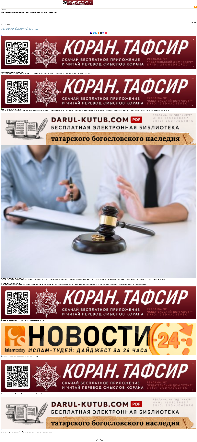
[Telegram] (96, 33)
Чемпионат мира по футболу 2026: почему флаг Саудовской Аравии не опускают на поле (18, 28)
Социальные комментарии (7, 35)
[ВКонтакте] (93, 33)
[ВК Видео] (106, 33)
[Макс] (103, 33)
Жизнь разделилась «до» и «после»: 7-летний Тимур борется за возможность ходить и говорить (19, 29)
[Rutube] (91, 33)
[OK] (98, 33)
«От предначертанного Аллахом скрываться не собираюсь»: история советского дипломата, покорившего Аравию (23, 25)
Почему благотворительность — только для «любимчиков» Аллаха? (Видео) (15, 27)
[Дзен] (101, 33)
